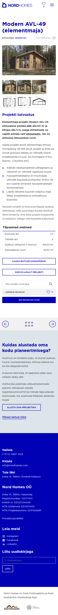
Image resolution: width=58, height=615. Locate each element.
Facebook (12, 540)
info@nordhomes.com (15, 465)
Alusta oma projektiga (21, 407)
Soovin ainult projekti (29, 272)
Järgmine (51, 324)
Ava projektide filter (29, 300)
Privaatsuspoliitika (12, 518)
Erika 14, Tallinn (11, 476)
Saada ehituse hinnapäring (29, 261)
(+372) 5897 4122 (12, 454)
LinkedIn (12, 544)
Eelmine (7, 324)
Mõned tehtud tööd (14, 417)
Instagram (12, 536)
